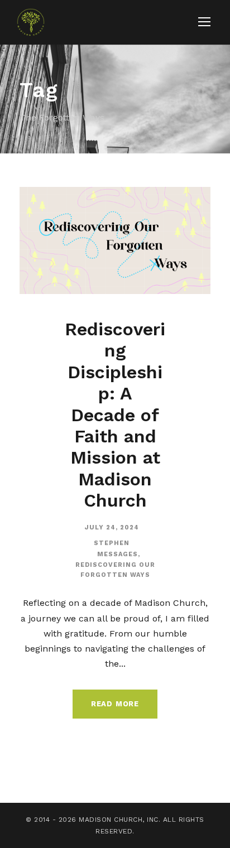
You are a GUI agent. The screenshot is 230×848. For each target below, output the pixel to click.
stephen (112, 543)
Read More (115, 704)
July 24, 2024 (112, 527)
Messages (117, 554)
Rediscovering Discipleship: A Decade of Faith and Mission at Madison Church (115, 415)
